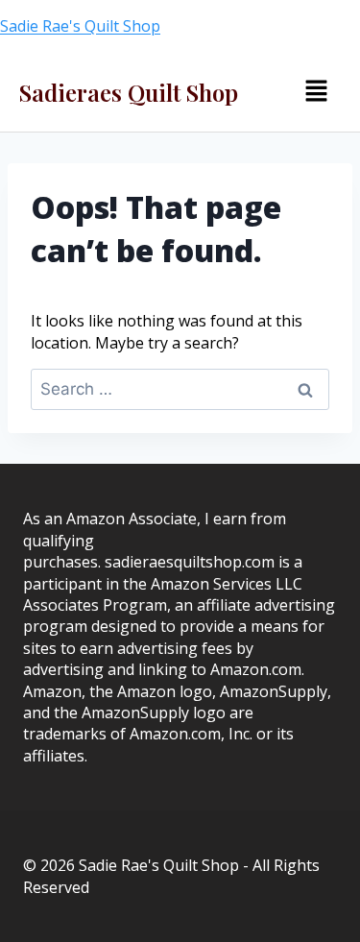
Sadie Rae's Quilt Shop (80, 25)
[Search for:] (180, 388)
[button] (316, 91)
